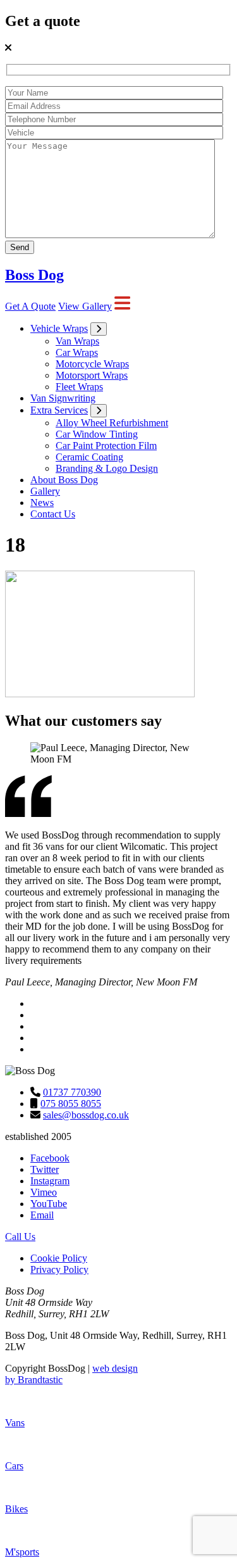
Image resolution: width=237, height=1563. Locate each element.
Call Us (20, 1236)
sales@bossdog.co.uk (86, 1115)
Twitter (44, 1169)
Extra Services (59, 410)
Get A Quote (30, 306)
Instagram (50, 1180)
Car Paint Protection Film (106, 445)
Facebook (50, 1158)
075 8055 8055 (70, 1103)
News (42, 502)
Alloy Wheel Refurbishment (112, 422)
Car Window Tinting (97, 434)
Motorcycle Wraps (92, 363)
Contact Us (52, 514)
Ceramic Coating (89, 457)
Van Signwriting (62, 398)
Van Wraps (77, 341)
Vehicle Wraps (59, 328)
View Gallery (85, 306)
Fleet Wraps (79, 386)
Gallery (45, 491)
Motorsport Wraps (92, 375)
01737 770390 (72, 1092)
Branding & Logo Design (107, 468)
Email (42, 1215)
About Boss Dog (64, 479)
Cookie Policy (58, 1258)
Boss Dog (34, 275)
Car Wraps (77, 352)
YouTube (48, 1203)
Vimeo (43, 1192)
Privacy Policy (59, 1269)
